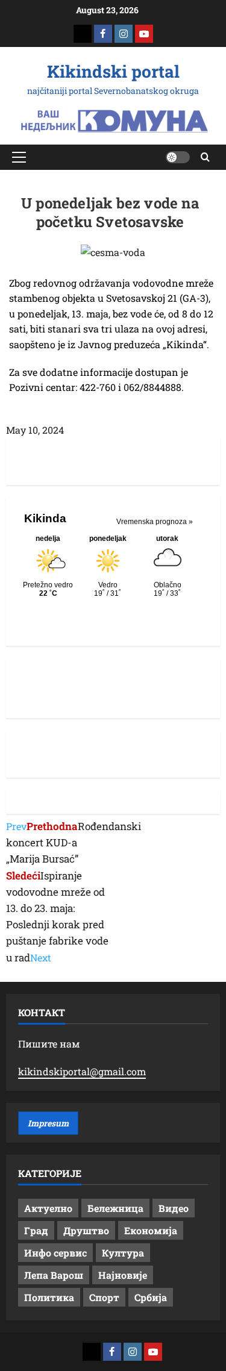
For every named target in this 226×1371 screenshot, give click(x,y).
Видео (174, 1208)
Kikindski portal (113, 71)
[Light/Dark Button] (178, 157)
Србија (150, 1297)
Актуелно (48, 1208)
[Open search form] (205, 157)
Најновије (122, 1275)
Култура (123, 1252)
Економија (150, 1230)
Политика (49, 1297)
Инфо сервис (55, 1252)
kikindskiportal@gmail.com (82, 1071)
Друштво (86, 1230)
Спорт (104, 1297)
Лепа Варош (53, 1275)
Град (36, 1230)
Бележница (115, 1208)
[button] (19, 157)
